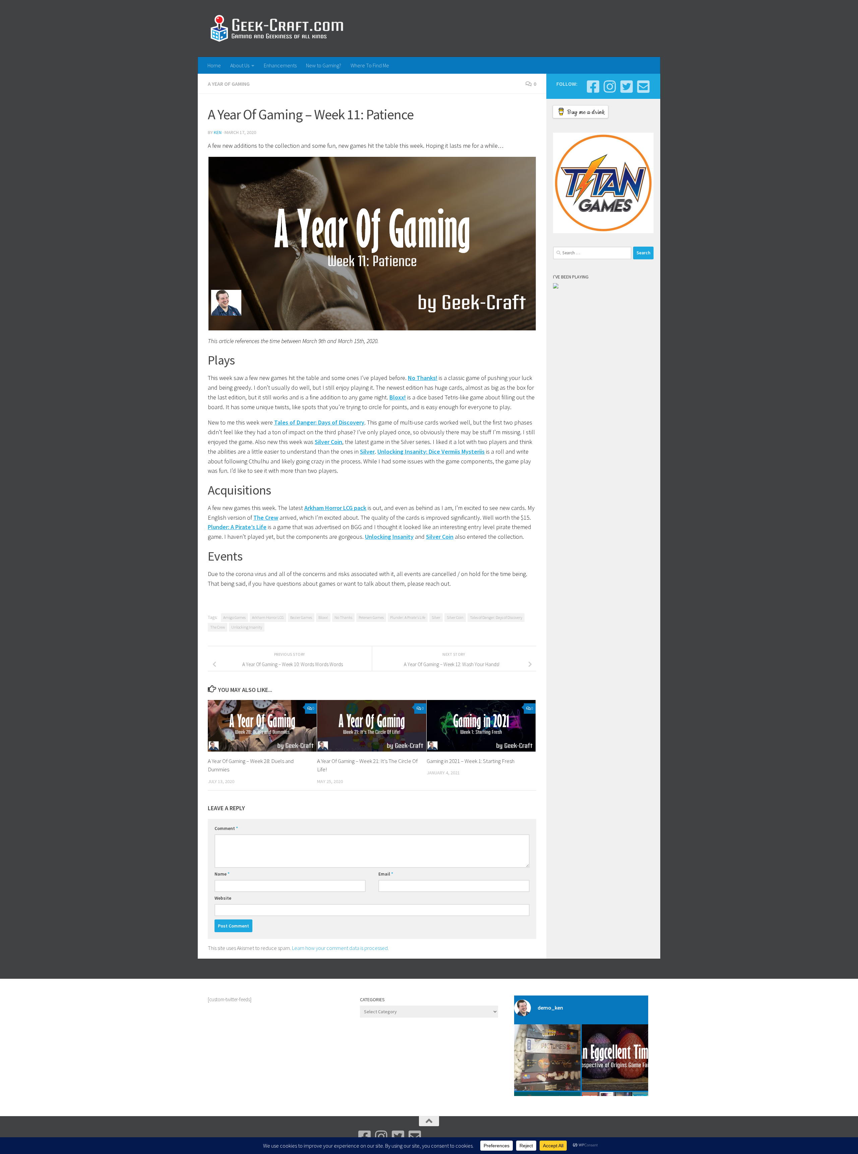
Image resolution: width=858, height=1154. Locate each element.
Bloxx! (397, 397)
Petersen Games (371, 617)
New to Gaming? (323, 65)
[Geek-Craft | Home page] (277, 28)
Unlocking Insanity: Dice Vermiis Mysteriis (431, 451)
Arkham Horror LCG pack (335, 508)
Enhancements (280, 65)
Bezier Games (301, 617)
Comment (226, 828)
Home (214, 65)
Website (222, 898)
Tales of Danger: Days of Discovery (319, 422)
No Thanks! (422, 378)
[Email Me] (643, 86)
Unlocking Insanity (389, 536)
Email (385, 874)
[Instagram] (610, 86)
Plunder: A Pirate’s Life (237, 527)
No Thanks (343, 617)
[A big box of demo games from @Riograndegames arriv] (547, 1057)
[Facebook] (593, 86)
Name (222, 874)
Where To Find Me (370, 65)
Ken (218, 132)
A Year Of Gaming (229, 83)
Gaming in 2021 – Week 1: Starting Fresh (470, 761)
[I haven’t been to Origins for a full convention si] (615, 1057)
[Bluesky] (626, 86)
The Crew (265, 517)
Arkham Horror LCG (268, 617)
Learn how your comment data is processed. (340, 948)
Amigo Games (234, 617)
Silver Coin (328, 442)
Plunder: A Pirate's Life (407, 617)
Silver (367, 451)
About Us (239, 65)
